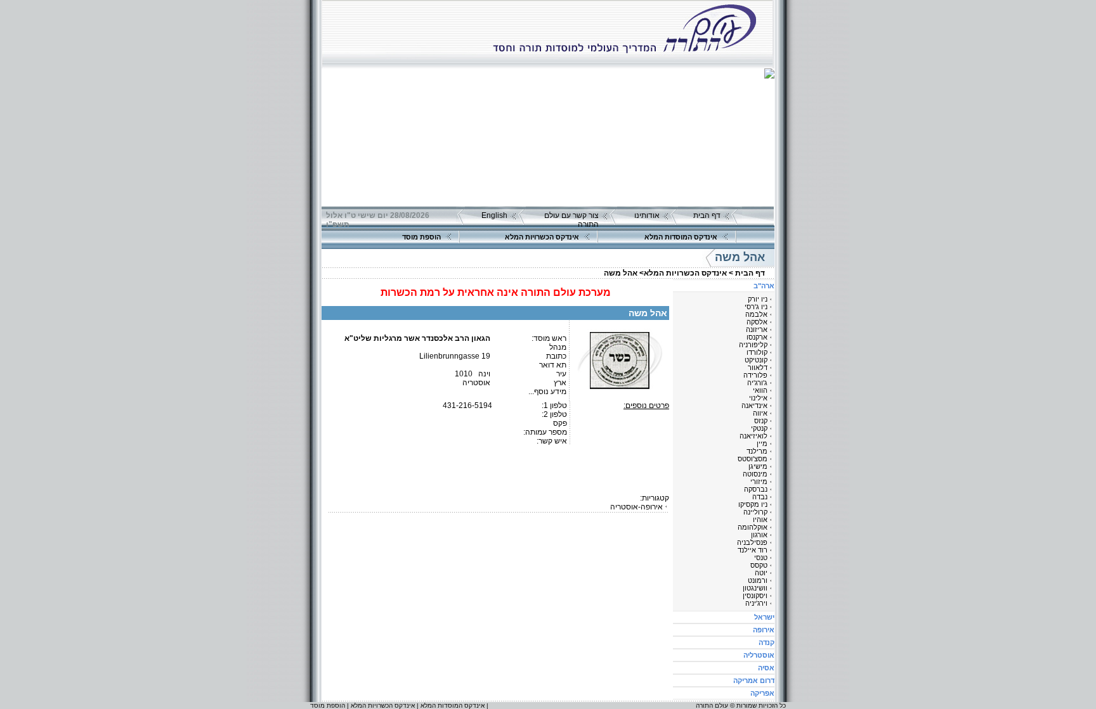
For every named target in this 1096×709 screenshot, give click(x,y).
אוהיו (760, 519)
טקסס (758, 565)
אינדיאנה (754, 405)
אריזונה (756, 329)
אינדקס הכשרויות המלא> (683, 273)
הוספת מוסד (421, 237)
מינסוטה (755, 474)
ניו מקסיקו (752, 504)
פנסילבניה (752, 542)
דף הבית (707, 215)
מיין (762, 443)
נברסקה (755, 489)
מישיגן (757, 466)
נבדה (759, 497)
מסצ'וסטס (752, 459)
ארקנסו (757, 337)
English (494, 215)
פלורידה (755, 375)
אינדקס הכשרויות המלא (542, 237)
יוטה (761, 573)
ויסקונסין (755, 595)
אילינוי (758, 398)
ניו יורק (757, 299)
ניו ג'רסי (756, 306)
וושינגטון (755, 588)
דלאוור (757, 367)
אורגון (759, 535)
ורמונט (757, 580)
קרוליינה (755, 512)
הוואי (760, 390)
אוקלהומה (752, 527)
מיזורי (758, 481)
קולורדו (757, 352)
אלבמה (756, 314)
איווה (760, 413)
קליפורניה (753, 344)
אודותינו (647, 215)
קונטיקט (756, 360)
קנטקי (759, 428)
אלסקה (757, 322)
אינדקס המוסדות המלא (680, 237)
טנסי (760, 557)
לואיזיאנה (753, 436)
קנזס (760, 421)
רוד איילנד (752, 550)
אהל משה (620, 273)
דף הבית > (747, 273)
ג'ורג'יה (757, 382)
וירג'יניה (756, 603)
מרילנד (757, 451)
